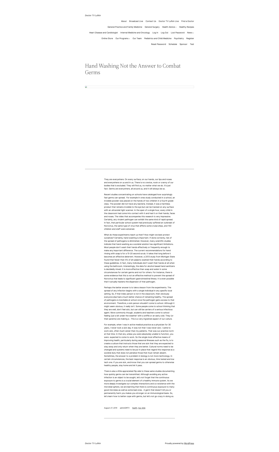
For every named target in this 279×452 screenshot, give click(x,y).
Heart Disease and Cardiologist (103, 32)
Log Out (164, 32)
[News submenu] (193, 32)
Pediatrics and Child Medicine (157, 38)
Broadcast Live (136, 21)
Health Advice (168, 27)
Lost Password (178, 32)
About (124, 21)
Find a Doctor (187, 21)
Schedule (173, 44)
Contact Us (151, 21)
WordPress (189, 443)
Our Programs (122, 38)
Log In (155, 32)
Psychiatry (179, 38)
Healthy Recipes (186, 27)
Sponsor (183, 44)
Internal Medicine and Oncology (135, 32)
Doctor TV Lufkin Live (169, 21)
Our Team (137, 38)
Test (192, 44)
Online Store (107, 38)
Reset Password (158, 44)
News (189, 32)
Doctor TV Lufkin (93, 15)
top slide (141, 408)
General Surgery (152, 27)
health (134, 408)
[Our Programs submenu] (129, 38)
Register (190, 38)
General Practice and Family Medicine (125, 27)
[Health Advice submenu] (176, 27)
